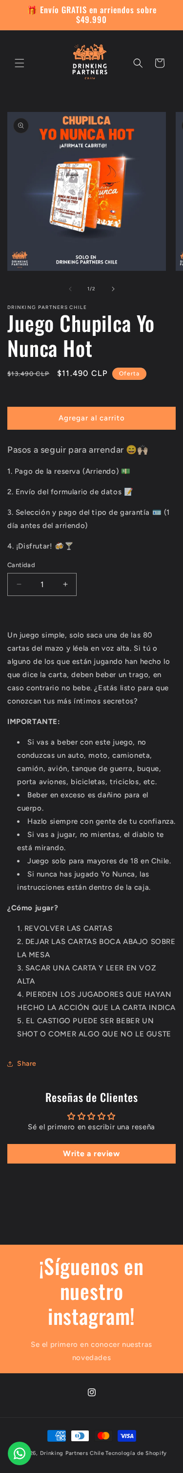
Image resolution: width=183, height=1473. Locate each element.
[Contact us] (19, 1453)
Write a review (91, 1153)
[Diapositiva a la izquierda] (70, 289)
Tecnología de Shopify (136, 1453)
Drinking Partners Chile (72, 1453)
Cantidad (21, 565)
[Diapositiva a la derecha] (113, 289)
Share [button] (27, 1063)
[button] (19, 63)
